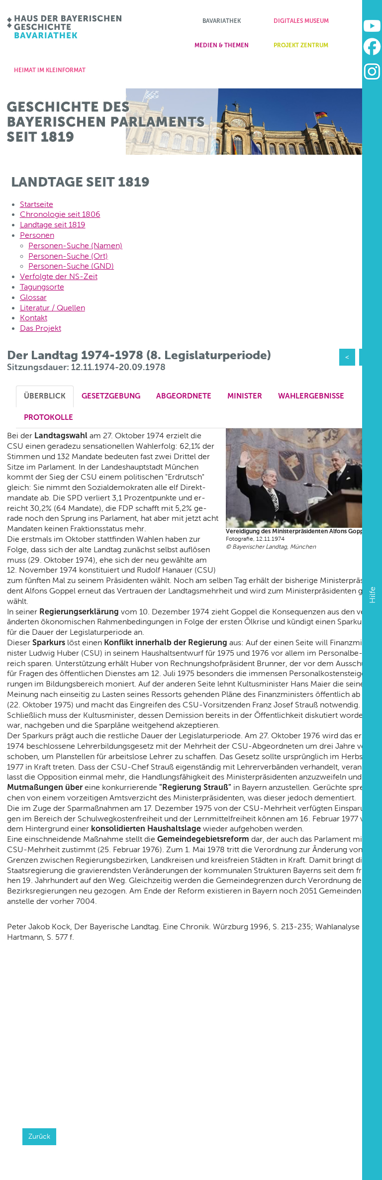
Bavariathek (221, 20)
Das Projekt (40, 328)
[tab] (45, 396)
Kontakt (33, 317)
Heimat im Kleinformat (50, 70)
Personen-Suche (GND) (71, 266)
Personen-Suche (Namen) (75, 245)
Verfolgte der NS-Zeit (58, 276)
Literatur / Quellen (52, 307)
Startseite (36, 204)
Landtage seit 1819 (53, 224)
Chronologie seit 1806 (60, 214)
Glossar (33, 297)
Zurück (39, 1136)
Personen (37, 235)
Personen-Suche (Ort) (68, 256)
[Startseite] (65, 27)
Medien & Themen (221, 45)
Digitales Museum (301, 20)
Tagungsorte (42, 287)
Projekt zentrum (301, 45)
